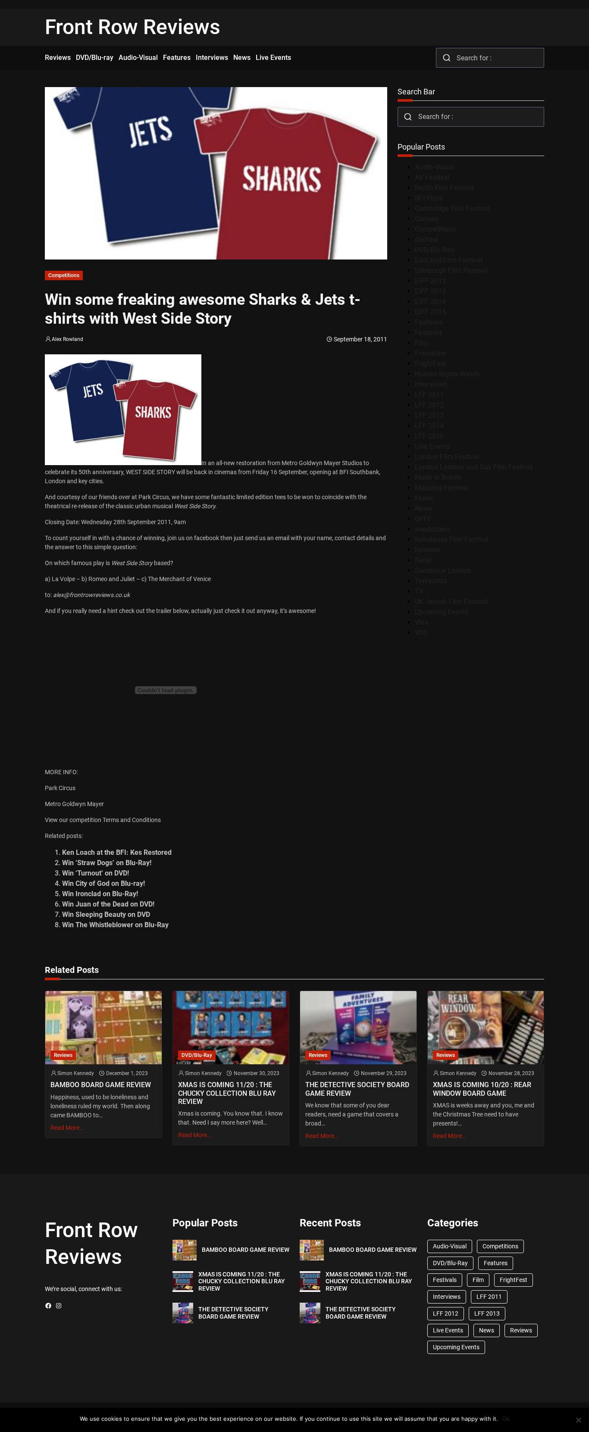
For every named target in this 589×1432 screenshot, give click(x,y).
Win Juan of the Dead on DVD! (108, 904)
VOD (421, 632)
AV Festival (432, 177)
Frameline (430, 353)
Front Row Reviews (132, 27)
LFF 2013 (429, 415)
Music (424, 498)
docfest (426, 239)
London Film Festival (447, 457)
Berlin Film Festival (444, 188)
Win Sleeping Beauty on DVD (106, 914)
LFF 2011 (429, 395)
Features (428, 322)
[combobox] (490, 58)
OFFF (423, 519)
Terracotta (431, 581)
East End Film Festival (448, 260)
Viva (421, 622)
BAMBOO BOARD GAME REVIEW (100, 1085)
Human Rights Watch (447, 374)
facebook (206, 538)
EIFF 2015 (430, 312)
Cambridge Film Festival (452, 208)
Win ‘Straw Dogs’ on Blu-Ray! (106, 863)
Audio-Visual (434, 167)
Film (421, 343)
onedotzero (432, 529)
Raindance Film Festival (452, 539)
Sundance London (443, 570)
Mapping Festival (441, 488)
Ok (506, 1418)
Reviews (428, 550)
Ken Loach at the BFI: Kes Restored (117, 852)
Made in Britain (438, 477)
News (423, 508)
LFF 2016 (429, 436)
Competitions (63, 275)
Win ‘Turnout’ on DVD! (95, 873)
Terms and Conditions (132, 819)
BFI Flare (429, 198)
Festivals (428, 332)
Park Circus (60, 788)
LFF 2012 (429, 405)
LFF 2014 (429, 426)
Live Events (432, 446)
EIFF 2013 (430, 291)
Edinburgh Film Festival (451, 270)
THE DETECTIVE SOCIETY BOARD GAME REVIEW (357, 1089)
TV (419, 591)
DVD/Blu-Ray (434, 250)
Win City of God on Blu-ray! (103, 883)
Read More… (66, 1127)
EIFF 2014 (430, 301)
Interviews (431, 384)
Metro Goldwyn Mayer (74, 803)
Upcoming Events (441, 612)
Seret (423, 560)
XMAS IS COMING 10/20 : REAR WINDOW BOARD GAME (482, 1089)
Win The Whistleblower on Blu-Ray (115, 925)
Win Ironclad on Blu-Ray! (100, 894)
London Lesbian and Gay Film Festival (474, 467)
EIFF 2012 (430, 281)
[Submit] (446, 57)
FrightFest (430, 364)
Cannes (426, 219)
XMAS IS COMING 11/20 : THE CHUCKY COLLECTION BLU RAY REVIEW (227, 1093)
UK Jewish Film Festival (451, 601)
